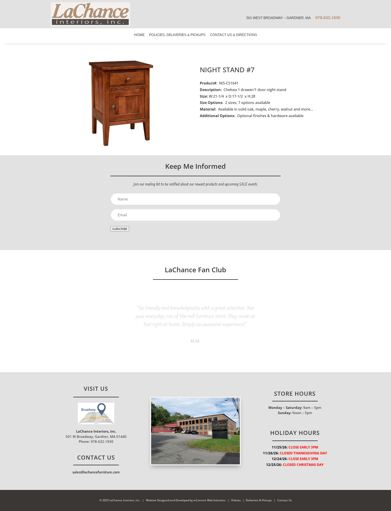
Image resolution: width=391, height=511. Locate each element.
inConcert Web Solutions (209, 500)
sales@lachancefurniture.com (96, 472)
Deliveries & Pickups (259, 500)
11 (214, 347)
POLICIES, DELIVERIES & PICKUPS (177, 35)
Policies (236, 500)
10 (211, 347)
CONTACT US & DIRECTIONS (233, 35)
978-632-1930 (101, 441)
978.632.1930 (327, 17)
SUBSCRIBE (119, 229)
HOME (139, 35)
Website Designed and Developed (167, 500)
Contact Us (284, 500)
